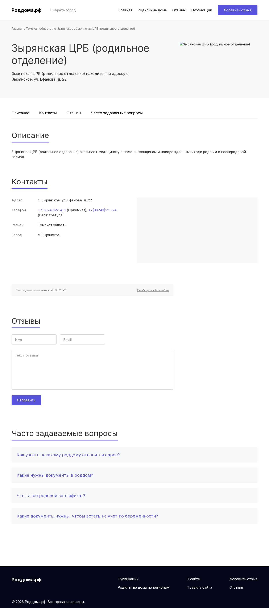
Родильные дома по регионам (143, 587)
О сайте (193, 579)
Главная (125, 10)
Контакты (48, 113)
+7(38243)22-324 (102, 210)
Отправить (26, 400)
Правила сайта (199, 587)
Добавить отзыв (238, 10)
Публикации (201, 10)
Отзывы (179, 10)
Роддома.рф (26, 10)
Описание (20, 113)
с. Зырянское (63, 28)
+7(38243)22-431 (52, 210)
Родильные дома (152, 10)
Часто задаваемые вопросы (117, 113)
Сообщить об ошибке (153, 290)
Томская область (38, 28)
